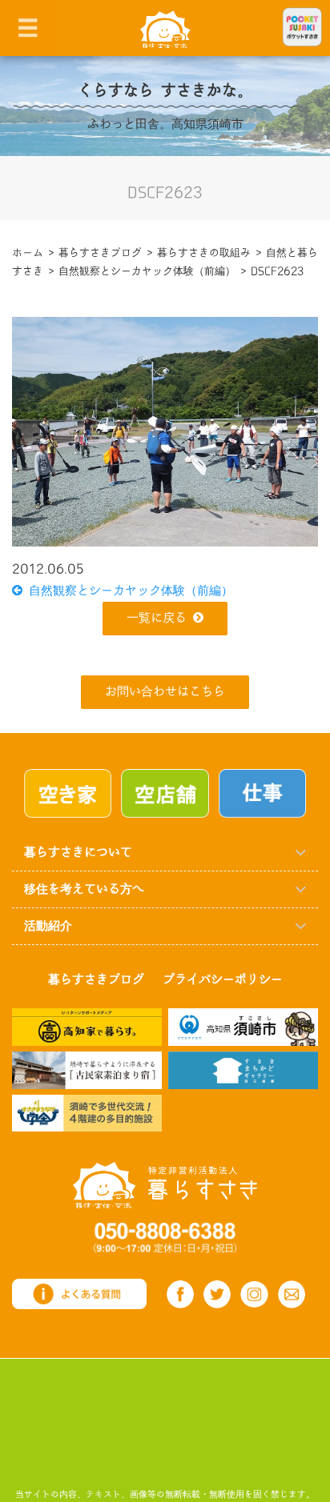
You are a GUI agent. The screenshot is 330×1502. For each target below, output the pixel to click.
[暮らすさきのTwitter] (217, 1294)
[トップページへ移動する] (164, 1185)
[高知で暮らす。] (87, 1026)
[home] (165, 28)
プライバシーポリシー (223, 980)
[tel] (165, 1237)
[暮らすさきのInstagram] (254, 1295)
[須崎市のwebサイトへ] (243, 1026)
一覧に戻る (157, 618)
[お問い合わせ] (291, 1294)
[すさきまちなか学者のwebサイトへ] (87, 1112)
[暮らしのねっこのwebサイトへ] (87, 1069)
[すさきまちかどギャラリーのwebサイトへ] (243, 1069)
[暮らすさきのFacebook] (180, 1294)
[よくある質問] (79, 1293)
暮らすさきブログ (96, 980)
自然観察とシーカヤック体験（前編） (127, 591)
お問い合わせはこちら (165, 692)
